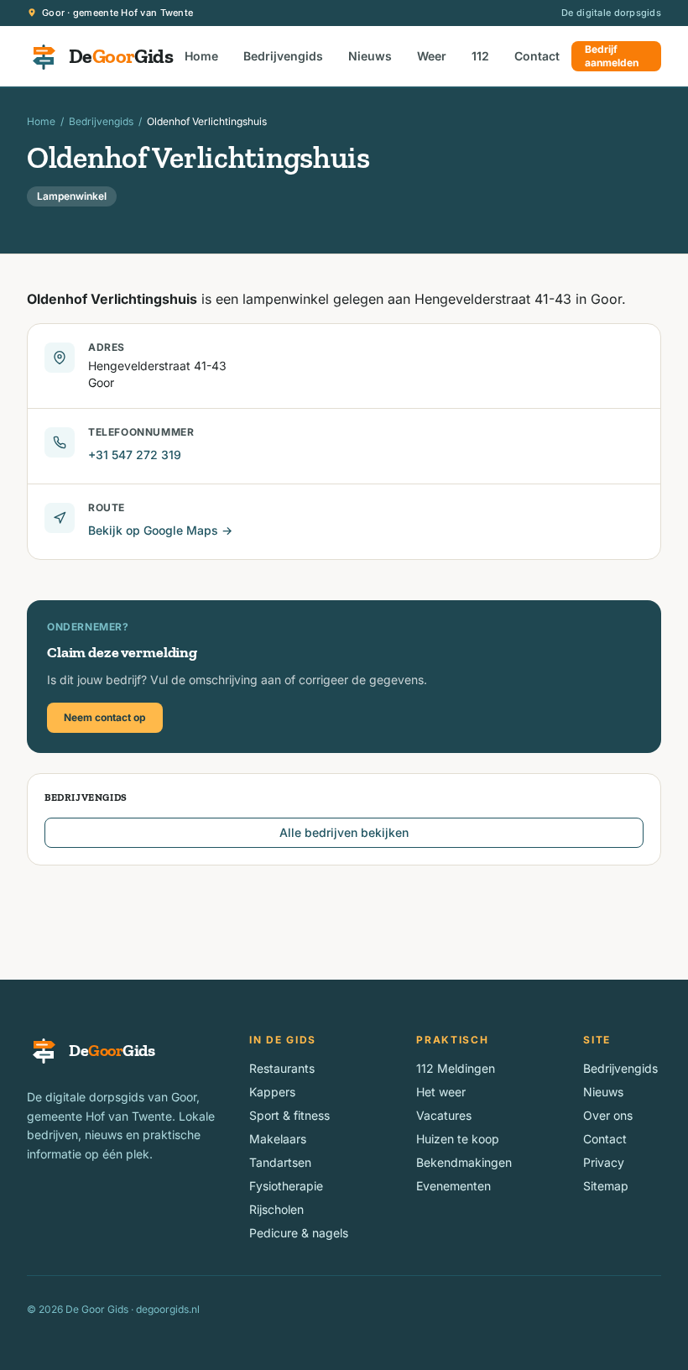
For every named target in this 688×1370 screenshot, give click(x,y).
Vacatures (444, 1115)
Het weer (441, 1092)
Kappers (272, 1092)
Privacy (603, 1162)
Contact (537, 56)
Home (201, 56)
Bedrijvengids (283, 56)
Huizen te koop (457, 1139)
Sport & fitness (289, 1115)
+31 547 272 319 (134, 454)
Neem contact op (105, 717)
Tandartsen (280, 1162)
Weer (431, 56)
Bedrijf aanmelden (611, 56)
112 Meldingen (455, 1068)
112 (480, 56)
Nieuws (370, 56)
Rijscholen (276, 1209)
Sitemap (605, 1186)
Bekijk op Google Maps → (160, 530)
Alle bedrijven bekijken (344, 832)
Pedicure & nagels (298, 1233)
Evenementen (453, 1186)
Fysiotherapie (286, 1186)
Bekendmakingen (464, 1162)
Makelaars (277, 1139)
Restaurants (282, 1068)
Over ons (608, 1115)
